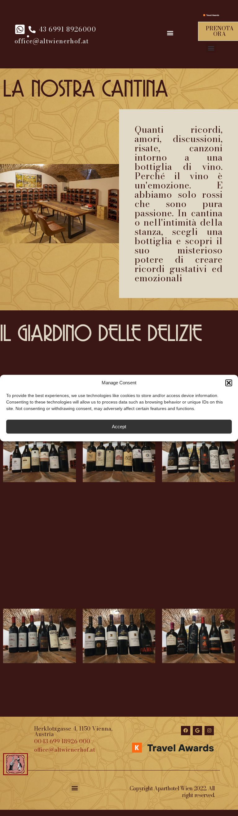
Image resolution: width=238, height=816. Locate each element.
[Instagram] (209, 730)
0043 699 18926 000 (62, 741)
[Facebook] (185, 730)
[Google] (197, 730)
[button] (229, 383)
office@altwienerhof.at (64, 749)
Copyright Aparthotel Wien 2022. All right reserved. (172, 791)
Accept (119, 426)
